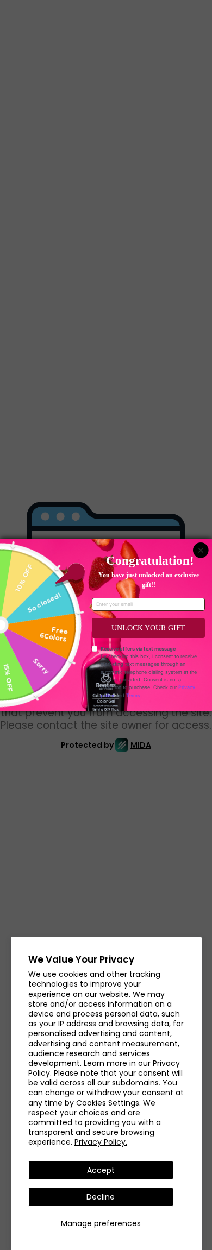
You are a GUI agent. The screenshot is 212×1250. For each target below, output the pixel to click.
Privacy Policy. (100, 1142)
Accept (101, 1170)
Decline (100, 1196)
